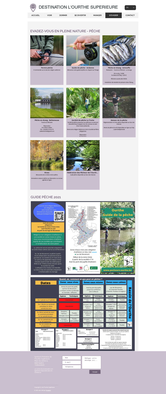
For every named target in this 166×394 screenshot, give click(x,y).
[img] (119, 60)
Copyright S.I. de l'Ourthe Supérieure (44, 387)
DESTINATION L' (55, 7)
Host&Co (48, 390)
